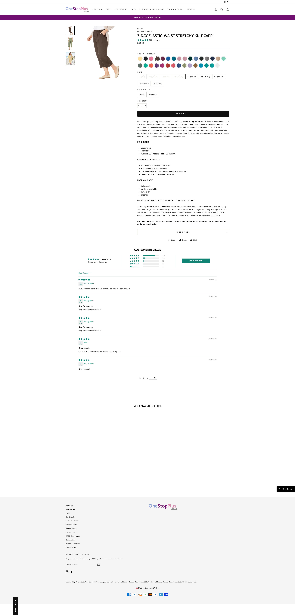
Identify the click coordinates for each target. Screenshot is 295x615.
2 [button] (143, 378)
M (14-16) (153, 77)
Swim (133, 9)
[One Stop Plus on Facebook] (71, 571)
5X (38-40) (144, 83)
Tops (109, 9)
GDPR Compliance (73, 536)
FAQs (68, 513)
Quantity (142, 101)
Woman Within (145, 32)
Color (146, 54)
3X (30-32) (205, 77)
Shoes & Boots (175, 9)
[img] (84, 280)
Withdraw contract (73, 544)
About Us (69, 505)
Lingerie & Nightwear (152, 9)
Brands (191, 9)
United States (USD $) (148, 588)
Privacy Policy (71, 532)
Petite (142, 95)
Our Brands (70, 517)
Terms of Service (72, 521)
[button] (143, 40)
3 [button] (147, 378)
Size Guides (183, 232)
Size (139, 72)
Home (139, 28)
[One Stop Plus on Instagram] (67, 571)
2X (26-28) (191, 77)
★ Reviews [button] (15, 606)
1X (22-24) (178, 77)
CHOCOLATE (157, 58)
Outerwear (121, 9)
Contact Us (70, 540)
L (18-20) (166, 77)
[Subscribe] (98, 564)
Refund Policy (71, 528)
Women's (153, 95)
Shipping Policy (71, 524)
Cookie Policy (71, 547)
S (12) (142, 77)
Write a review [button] (195, 261)
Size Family (143, 90)
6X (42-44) (157, 83)
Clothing (98, 9)
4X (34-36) (218, 77)
